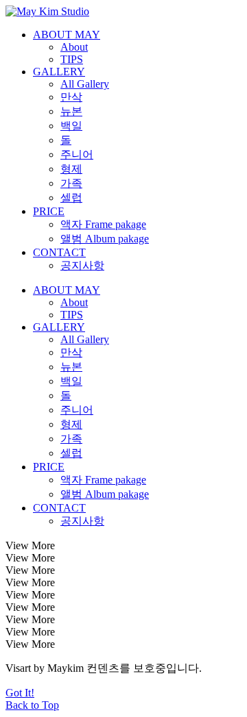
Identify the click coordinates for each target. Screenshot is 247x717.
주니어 (76, 154)
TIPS (71, 59)
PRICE (48, 211)
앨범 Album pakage (104, 238)
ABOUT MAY (66, 34)
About (74, 47)
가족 (71, 183)
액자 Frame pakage (103, 224)
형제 (71, 169)
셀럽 (71, 197)
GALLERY (59, 71)
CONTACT (59, 252)
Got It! (19, 693)
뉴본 (71, 111)
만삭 (71, 97)
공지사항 (82, 265)
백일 (71, 125)
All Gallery (84, 84)
